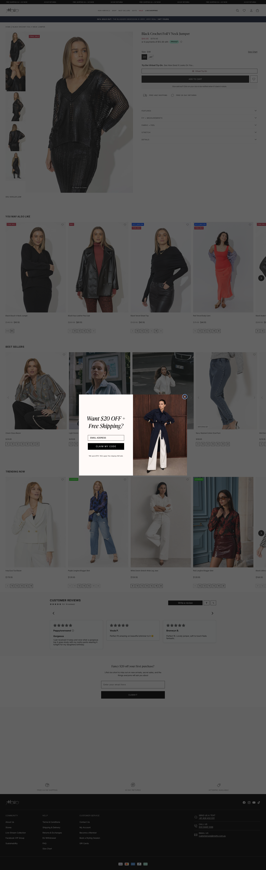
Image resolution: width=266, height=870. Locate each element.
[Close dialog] (185, 396)
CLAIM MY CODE (106, 446)
